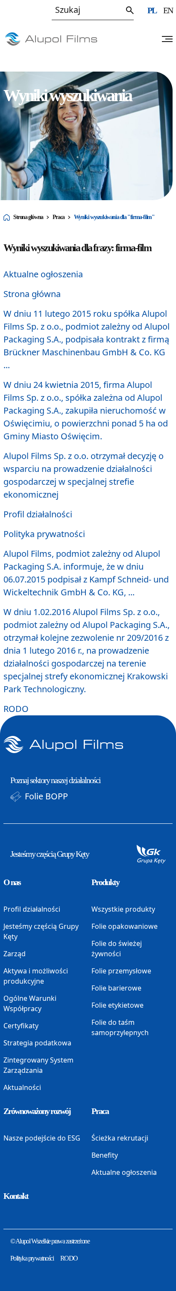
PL (151, 10)
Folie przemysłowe (121, 971)
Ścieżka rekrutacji (119, 1138)
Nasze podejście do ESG (41, 1138)
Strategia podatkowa (37, 1043)
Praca (59, 217)
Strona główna (28, 217)
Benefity (104, 1155)
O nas (12, 882)
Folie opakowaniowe (124, 926)
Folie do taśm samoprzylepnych (120, 1027)
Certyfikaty (20, 1025)
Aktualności (22, 1087)
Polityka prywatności (44, 534)
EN (168, 10)
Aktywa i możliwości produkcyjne (35, 976)
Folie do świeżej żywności (116, 948)
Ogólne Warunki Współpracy (29, 1003)
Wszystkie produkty (123, 909)
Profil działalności (37, 514)
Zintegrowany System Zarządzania (38, 1065)
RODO (16, 709)
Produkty (105, 882)
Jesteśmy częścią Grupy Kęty (49, 854)
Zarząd (14, 953)
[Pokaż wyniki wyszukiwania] (130, 10)
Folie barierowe (116, 988)
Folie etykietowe (117, 1005)
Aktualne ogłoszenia (43, 274)
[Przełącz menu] (167, 39)
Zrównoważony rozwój (36, 1111)
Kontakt (15, 1196)
